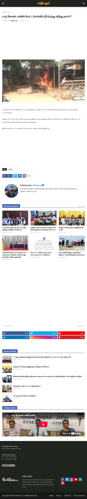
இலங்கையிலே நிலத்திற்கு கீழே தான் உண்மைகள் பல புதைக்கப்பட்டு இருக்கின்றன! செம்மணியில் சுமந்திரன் (47, 376)
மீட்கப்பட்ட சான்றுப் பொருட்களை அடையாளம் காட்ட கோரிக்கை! (40, 253)
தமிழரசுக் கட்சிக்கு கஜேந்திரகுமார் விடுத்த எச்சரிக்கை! (31, 367)
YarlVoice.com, (19, 495)
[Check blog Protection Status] (9, 466)
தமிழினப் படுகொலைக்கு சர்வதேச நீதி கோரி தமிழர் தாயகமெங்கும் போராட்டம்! (43, 228)
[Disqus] (43, 292)
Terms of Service (79, 495)
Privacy (58, 495)
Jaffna (9, 12)
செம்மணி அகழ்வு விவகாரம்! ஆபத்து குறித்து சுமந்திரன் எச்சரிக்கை (14, 228)
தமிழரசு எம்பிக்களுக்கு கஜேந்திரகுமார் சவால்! (71, 228)
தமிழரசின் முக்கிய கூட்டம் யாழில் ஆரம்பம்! (27, 386)
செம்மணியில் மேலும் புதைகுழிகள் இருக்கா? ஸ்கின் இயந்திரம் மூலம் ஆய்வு (72, 253)
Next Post (80, 326)
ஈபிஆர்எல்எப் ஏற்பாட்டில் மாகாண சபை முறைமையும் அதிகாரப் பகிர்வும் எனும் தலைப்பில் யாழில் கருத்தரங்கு (14, 254)
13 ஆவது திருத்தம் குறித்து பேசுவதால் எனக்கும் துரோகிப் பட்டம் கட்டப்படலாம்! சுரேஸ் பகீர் (42, 357)
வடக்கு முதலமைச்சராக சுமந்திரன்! (24, 396)
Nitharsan (37, 185)
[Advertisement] (43, 41)
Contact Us (67, 495)
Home (4, 12)
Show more (81, 206)
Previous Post (7, 326)
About (51, 495)
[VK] (20, 176)
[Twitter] (15, 176)
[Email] (24, 176)
